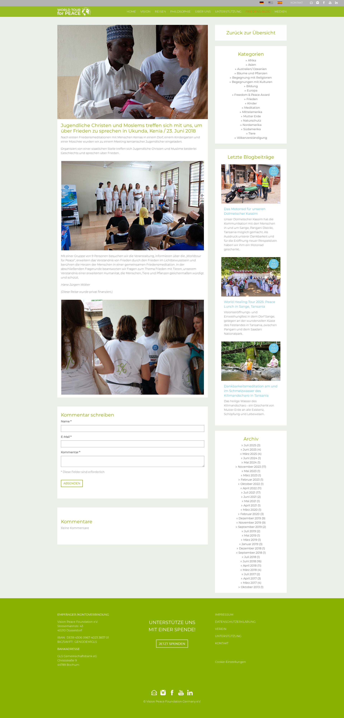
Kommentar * (70, 452)
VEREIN (220, 629)
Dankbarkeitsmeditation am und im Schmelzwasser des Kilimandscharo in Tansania (250, 390)
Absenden (71, 483)
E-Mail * (66, 436)
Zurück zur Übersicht (251, 33)
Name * (66, 421)
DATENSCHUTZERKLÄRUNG (235, 621)
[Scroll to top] (336, 710)
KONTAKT (221, 643)
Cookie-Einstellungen (230, 662)
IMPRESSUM (224, 614)
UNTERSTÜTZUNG (228, 636)
